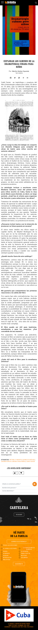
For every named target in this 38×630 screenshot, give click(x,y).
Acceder (19, 514)
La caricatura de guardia (29, 548)
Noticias (24, 555)
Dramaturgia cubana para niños (13, 461)
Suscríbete (19, 564)
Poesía (5, 551)
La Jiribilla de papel (10, 548)
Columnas (24, 557)
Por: (10, 71)
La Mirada (6, 553)
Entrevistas (7, 557)
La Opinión (24, 551)
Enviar (34, 484)
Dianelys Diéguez (29, 459)
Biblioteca (6, 559)
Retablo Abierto (16, 459)
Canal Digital (25, 553)
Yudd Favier (30, 461)
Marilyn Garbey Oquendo (20, 71)
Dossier (5, 555)
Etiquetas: (5, 459)
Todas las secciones (10, 545)
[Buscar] (36, 2)
